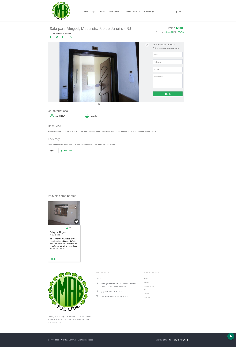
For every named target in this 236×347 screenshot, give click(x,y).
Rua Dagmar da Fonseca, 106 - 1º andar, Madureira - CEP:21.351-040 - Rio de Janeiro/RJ (119, 285)
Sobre (128, 11)
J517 (102, 279)
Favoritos (147, 11)
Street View (67, 150)
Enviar (168, 94)
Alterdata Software (68, 340)
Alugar (93, 11)
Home (85, 11)
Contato (136, 11)
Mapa (54, 150)
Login (179, 11)
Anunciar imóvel (116, 11)
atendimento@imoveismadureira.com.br (114, 296)
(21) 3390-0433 (112, 291)
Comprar (102, 11)
